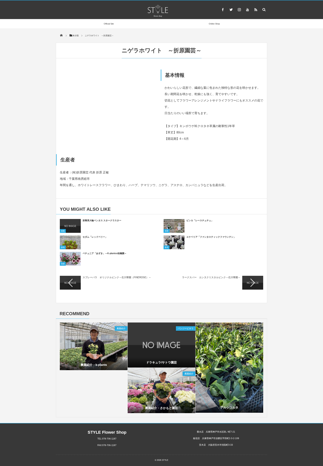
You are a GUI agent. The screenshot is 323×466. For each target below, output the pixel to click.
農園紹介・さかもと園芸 (161, 408)
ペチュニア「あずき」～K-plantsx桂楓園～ (105, 253)
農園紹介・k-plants (94, 364)
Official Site (109, 24)
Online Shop (214, 24)
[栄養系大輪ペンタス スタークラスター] (70, 232)
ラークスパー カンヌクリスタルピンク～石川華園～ (211, 277)
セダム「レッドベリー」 (95, 237)
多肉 (63, 247)
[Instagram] (239, 9)
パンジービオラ (185, 328)
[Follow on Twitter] (231, 9)
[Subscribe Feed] (256, 9)
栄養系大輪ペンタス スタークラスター (102, 220)
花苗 (63, 231)
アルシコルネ (229, 407)
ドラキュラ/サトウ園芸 (161, 362)
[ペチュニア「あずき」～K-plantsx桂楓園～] (70, 264)
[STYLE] (158, 16)
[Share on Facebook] (223, 9)
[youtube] (247, 9)
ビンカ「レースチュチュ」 (199, 220)
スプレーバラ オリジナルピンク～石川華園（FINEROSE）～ (117, 277)
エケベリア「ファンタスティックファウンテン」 (211, 237)
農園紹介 (121, 328)
